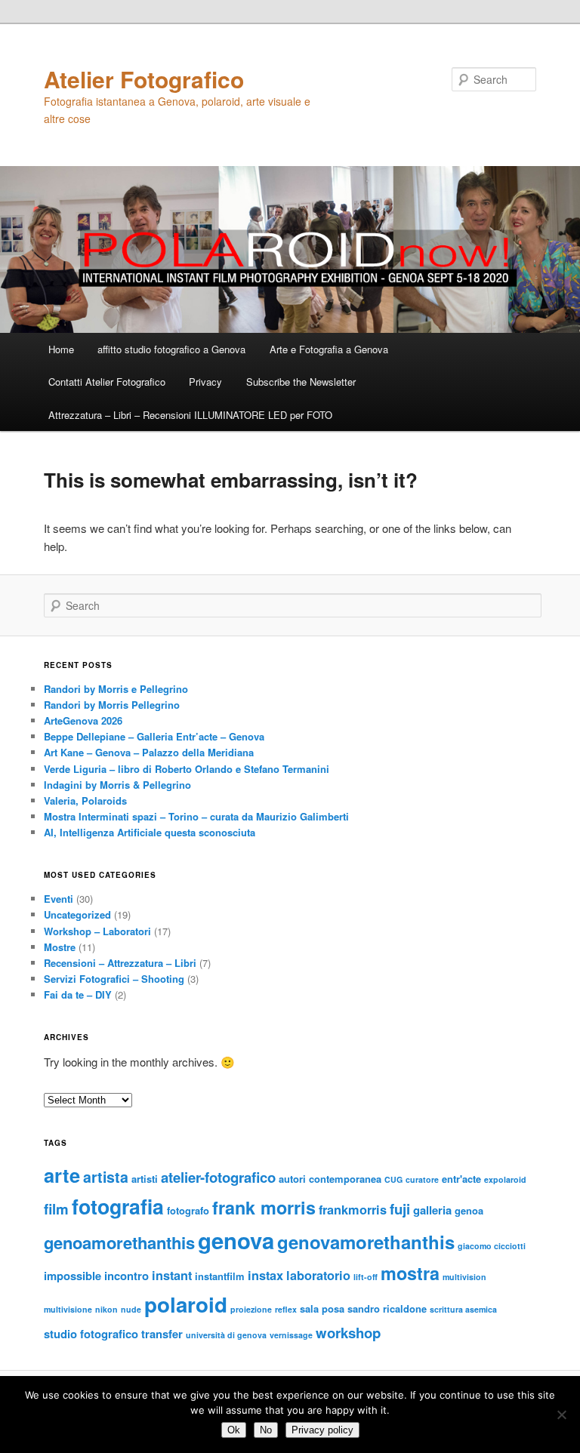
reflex (286, 1309)
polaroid (185, 1304)
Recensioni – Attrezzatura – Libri (120, 963)
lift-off (365, 1276)
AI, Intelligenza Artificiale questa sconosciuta (149, 832)
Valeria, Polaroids (85, 800)
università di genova (226, 1335)
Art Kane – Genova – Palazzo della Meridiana (149, 752)
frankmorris (353, 1209)
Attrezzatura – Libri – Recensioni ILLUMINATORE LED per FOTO (190, 415)
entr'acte (461, 1178)
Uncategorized (77, 914)
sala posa (322, 1308)
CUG (393, 1179)
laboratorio (318, 1275)
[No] (561, 1414)
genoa (469, 1210)
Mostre (60, 947)
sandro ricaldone (387, 1308)
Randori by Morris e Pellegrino (116, 689)
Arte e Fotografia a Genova (329, 349)
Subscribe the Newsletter (301, 381)
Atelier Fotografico (144, 79)
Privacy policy (322, 1430)
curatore (422, 1179)
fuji (400, 1209)
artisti (144, 1178)
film (56, 1209)
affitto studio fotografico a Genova (171, 349)
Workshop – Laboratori (97, 931)
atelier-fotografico (218, 1177)
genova (236, 1240)
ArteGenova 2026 (83, 720)
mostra (410, 1273)
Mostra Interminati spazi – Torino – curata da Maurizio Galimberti (196, 816)
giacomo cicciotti (492, 1245)
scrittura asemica (463, 1309)
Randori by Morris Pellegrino (112, 704)
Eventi (58, 898)
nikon (106, 1309)
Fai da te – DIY (78, 994)
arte (62, 1175)
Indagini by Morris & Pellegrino (117, 784)
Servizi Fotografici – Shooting (114, 978)
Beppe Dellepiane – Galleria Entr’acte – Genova (154, 736)
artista (105, 1176)
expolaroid (505, 1179)
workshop (348, 1332)
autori (292, 1178)
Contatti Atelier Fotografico (106, 381)
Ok (233, 1430)
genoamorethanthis (119, 1242)
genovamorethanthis (366, 1241)
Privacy (205, 381)
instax (265, 1275)
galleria (432, 1210)
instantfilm (220, 1276)
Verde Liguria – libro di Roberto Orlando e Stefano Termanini (186, 769)
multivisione (68, 1309)
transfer (162, 1333)
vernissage (291, 1335)
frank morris (264, 1207)
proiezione (251, 1309)
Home (61, 349)
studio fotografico (91, 1333)
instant (172, 1275)
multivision (464, 1276)
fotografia (118, 1206)
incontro (126, 1275)
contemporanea (345, 1178)
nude (131, 1309)
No (266, 1430)
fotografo (188, 1210)
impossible (72, 1275)
